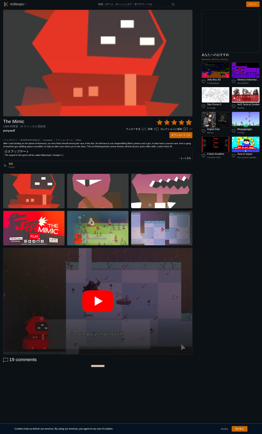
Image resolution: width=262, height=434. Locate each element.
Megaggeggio (244, 129)
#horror (215, 59)
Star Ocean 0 (214, 104)
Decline (224, 429)
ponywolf (9, 130)
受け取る (239, 429)
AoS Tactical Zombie (248, 104)
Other (78, 140)
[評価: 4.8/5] (174, 122)
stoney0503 (243, 83)
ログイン (253, 4)
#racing (224, 59)
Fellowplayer (213, 83)
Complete (48, 140)
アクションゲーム (64, 140)
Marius (210, 132)
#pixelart (206, 59)
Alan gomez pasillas (246, 157)
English (12, 167)
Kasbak (240, 108)
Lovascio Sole (213, 157)
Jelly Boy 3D (214, 79)
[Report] (190, 129)
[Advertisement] (230, 31)
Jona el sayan (244, 154)
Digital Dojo (213, 129)
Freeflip (241, 132)
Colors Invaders (215, 154)
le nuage (211, 108)
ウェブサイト (11, 140)
